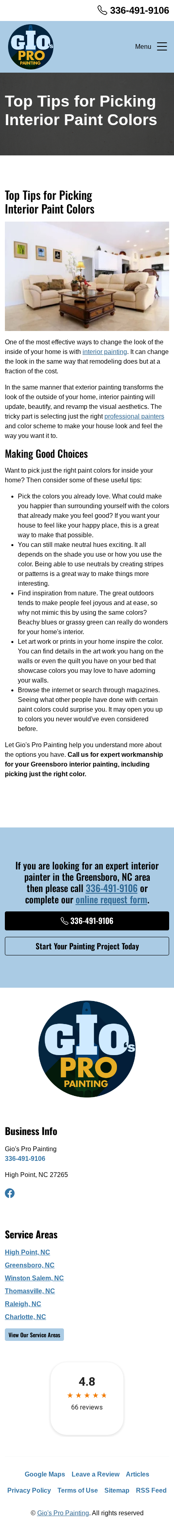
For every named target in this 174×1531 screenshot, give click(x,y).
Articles (137, 1474)
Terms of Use (77, 1490)
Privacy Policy (29, 1490)
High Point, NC (27, 1252)
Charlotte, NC (25, 1316)
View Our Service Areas (34, 1334)
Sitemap (116, 1490)
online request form (111, 899)
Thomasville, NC (30, 1291)
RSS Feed (151, 1490)
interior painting (105, 351)
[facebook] (10, 1193)
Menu (143, 46)
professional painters (134, 416)
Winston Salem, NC (34, 1278)
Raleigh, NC (23, 1304)
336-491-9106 (138, 10)
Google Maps (45, 1474)
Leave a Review (95, 1474)
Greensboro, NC (30, 1265)
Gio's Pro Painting (63, 1513)
